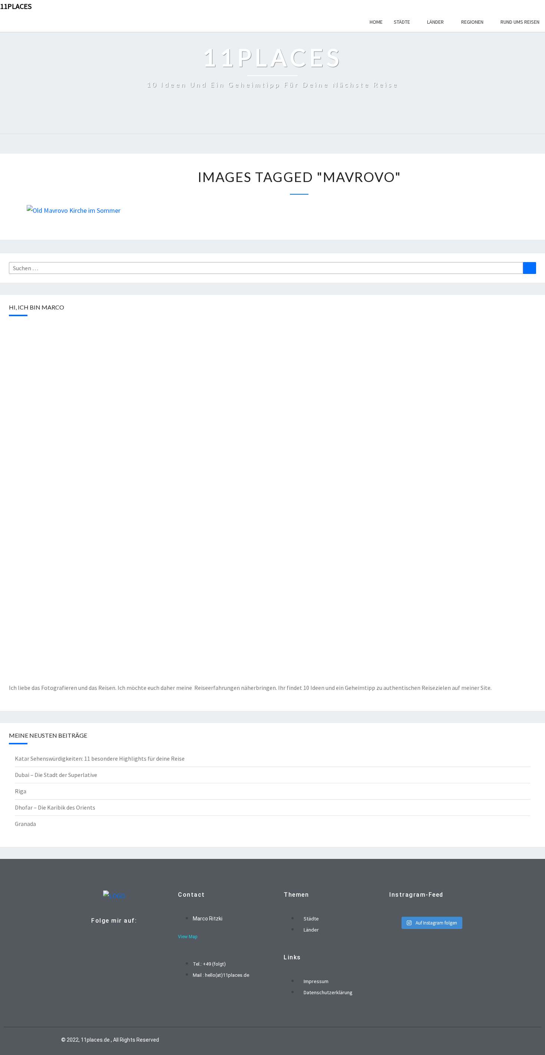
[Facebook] (99, 937)
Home (376, 22)
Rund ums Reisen (520, 22)
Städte (402, 22)
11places (16, 6)
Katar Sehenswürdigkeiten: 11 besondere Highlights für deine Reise (100, 758)
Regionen (472, 22)
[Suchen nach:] (266, 268)
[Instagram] (125, 937)
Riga (20, 791)
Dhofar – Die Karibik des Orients (55, 807)
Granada (25, 823)
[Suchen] (529, 268)
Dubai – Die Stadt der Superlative (56, 774)
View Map (187, 936)
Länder (435, 22)
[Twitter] (112, 937)
